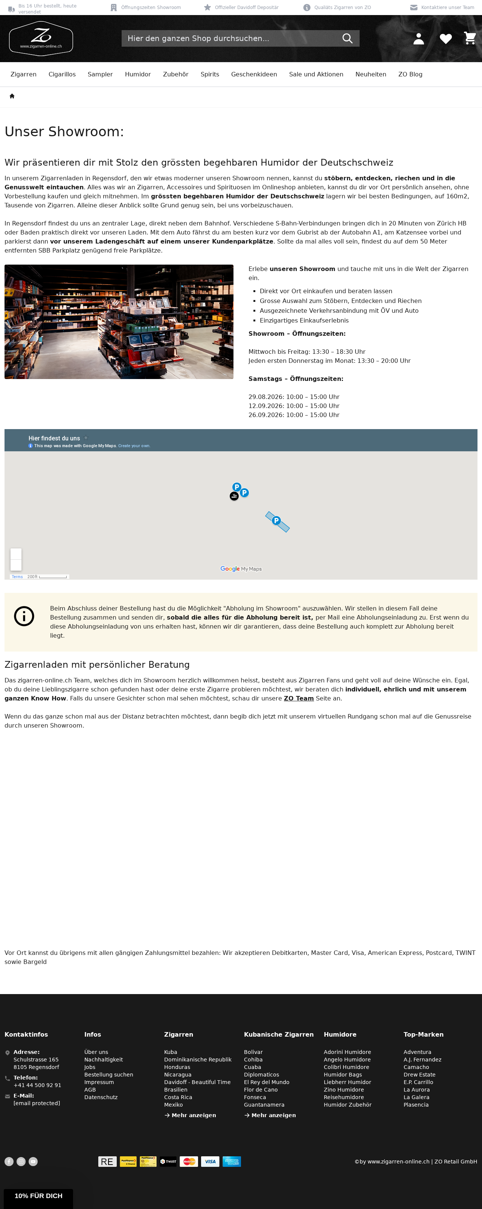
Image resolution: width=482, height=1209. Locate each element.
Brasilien (176, 1090)
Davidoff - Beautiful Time (197, 1082)
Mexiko (173, 1105)
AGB (90, 1090)
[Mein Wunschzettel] (445, 38)
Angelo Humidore (347, 1060)
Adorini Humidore (347, 1052)
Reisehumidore (344, 1097)
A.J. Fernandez (422, 1060)
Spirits (210, 74)
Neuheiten (370, 74)
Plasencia (416, 1105)
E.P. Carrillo (418, 1082)
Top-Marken (424, 1034)
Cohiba (253, 1060)
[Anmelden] (418, 38)
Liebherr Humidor (347, 1082)
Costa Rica (178, 1097)
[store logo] (39, 38)
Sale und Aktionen (316, 74)
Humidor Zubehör (348, 1105)
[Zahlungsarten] (169, 1161)
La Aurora (417, 1090)
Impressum (99, 1082)
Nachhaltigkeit (103, 1060)
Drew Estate (420, 1075)
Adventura (418, 1052)
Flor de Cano (261, 1090)
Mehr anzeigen (194, 1115)
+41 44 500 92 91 (37, 1085)
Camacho (416, 1067)
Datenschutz (100, 1097)
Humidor (138, 74)
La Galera (417, 1097)
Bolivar (253, 1052)
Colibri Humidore (346, 1067)
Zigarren (24, 74)
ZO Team (299, 698)
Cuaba (252, 1067)
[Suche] (348, 38)
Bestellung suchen (108, 1075)
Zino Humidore (344, 1090)
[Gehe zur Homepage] (12, 97)
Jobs (89, 1067)
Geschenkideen (254, 74)
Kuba (170, 1052)
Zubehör (176, 74)
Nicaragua (178, 1075)
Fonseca (255, 1097)
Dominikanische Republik (198, 1060)
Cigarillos (62, 74)
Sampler (100, 74)
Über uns (96, 1052)
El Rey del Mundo (267, 1082)
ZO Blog (410, 74)
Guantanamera (264, 1105)
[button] (38, 1199)
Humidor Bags (343, 1075)
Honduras (177, 1067)
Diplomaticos (261, 1075)
